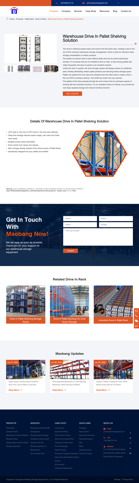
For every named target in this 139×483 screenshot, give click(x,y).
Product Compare (85, 454)
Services (78, 11)
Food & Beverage (61, 446)
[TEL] (136, 315)
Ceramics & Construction (64, 443)
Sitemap (117, 479)
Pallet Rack (29, 19)
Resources (104, 11)
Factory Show (84, 432)
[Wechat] (136, 320)
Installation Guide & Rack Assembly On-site (40, 441)
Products (54, 11)
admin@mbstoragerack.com (97, 3)
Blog (115, 11)
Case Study (91, 11)
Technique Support (86, 439)
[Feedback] (136, 325)
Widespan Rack (12, 439)
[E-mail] (136, 310)
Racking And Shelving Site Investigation (40, 430)
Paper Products (60, 450)
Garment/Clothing (61, 432)
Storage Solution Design (39, 435)
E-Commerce (59, 464)
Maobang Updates (69, 353)
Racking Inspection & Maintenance (38, 448)
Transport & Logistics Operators (66, 454)
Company (66, 11)
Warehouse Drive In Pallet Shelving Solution (65, 19)
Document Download (87, 435)
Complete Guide (85, 450)
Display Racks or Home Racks (17, 443)
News (81, 446)
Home (12, 19)
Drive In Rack (40, 19)
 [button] (4, 69)
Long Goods (59, 428)
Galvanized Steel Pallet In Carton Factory (67, 459)
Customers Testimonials (63, 468)
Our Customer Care (38, 454)
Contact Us (126, 11)
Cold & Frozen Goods (63, 435)
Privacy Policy (128, 479)
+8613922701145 (66, 3)
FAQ (80, 443)
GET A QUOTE (72, 94)
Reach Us (108, 423)
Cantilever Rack (12, 432)
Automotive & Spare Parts (64, 439)
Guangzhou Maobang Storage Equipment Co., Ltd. (34, 479)
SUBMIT (70, 251)
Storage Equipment (13, 446)
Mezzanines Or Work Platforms (17, 435)
